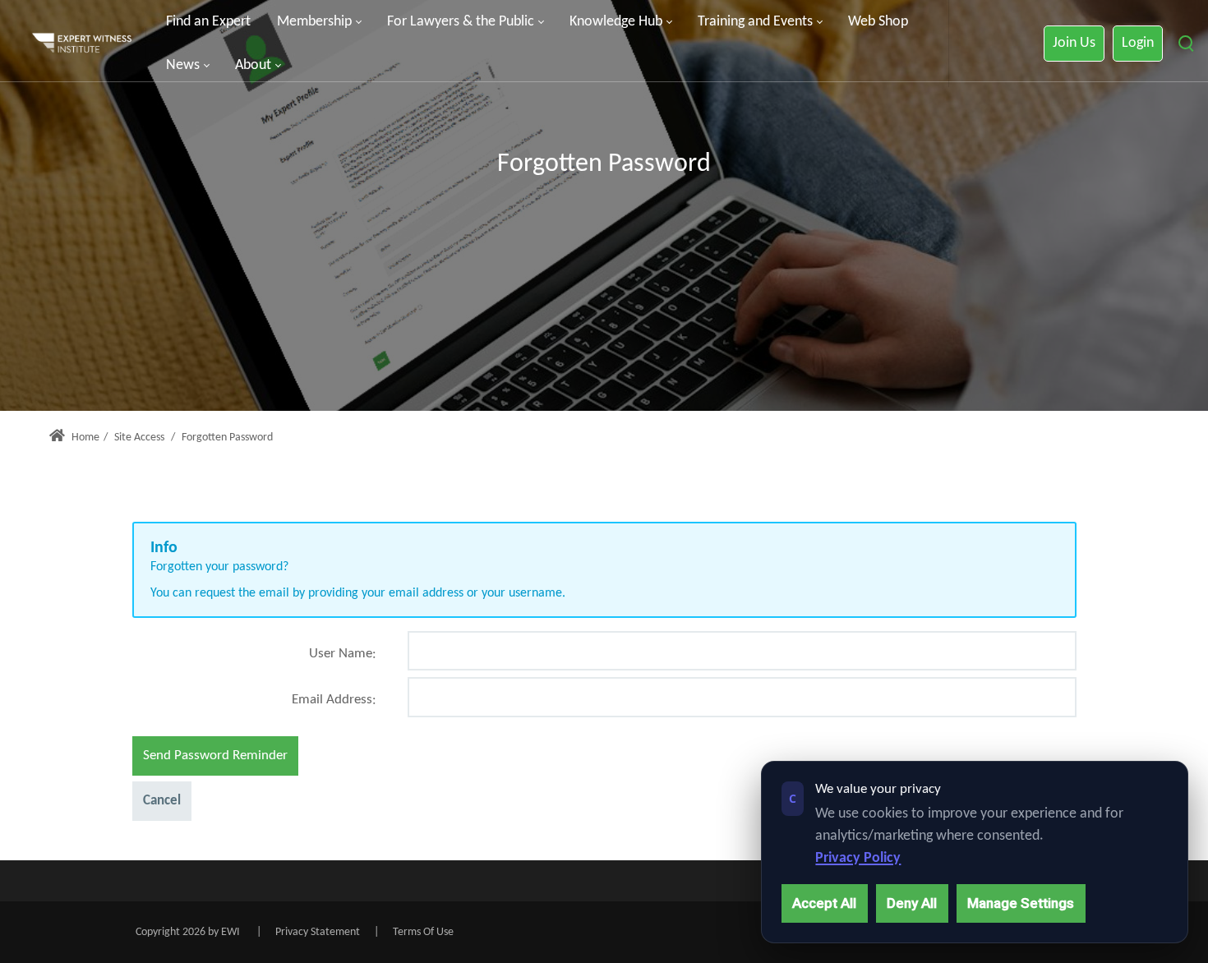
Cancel (162, 801)
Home (84, 437)
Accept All (824, 903)
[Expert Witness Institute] (82, 44)
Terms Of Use (423, 932)
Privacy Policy (858, 858)
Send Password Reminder (215, 756)
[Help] (374, 660)
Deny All (912, 903)
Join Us (1074, 43)
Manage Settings (1020, 903)
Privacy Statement (317, 932)
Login (1138, 43)
